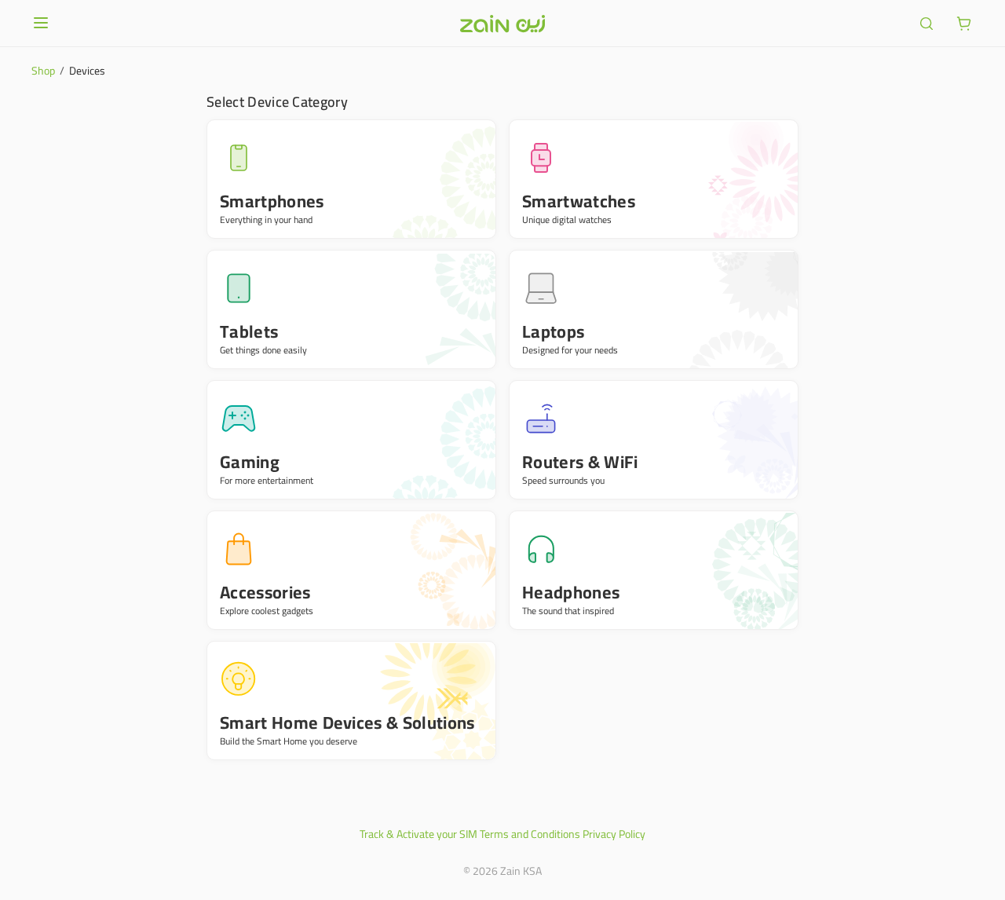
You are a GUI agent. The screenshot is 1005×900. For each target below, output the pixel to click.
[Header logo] (502, 23)
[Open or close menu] (40, 23)
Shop (43, 70)
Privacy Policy (614, 834)
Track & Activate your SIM (418, 834)
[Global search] (926, 23)
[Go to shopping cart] (964, 23)
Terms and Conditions (530, 834)
